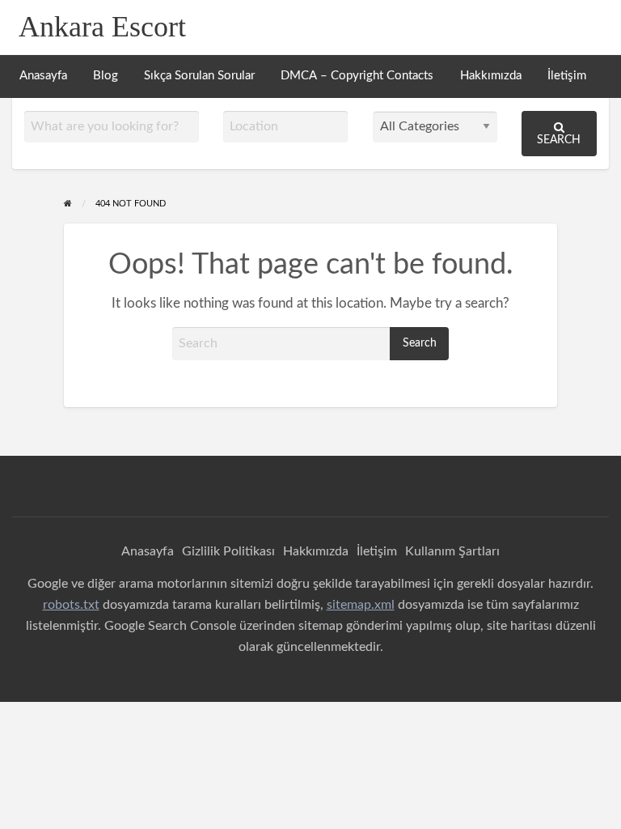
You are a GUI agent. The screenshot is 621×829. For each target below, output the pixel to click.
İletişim (566, 76)
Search (559, 140)
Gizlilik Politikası (228, 551)
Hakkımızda (491, 76)
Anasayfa (43, 76)
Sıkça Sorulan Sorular (199, 76)
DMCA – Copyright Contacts (357, 76)
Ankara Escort (102, 27)
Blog (105, 76)
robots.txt (71, 604)
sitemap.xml (361, 604)
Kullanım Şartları (452, 551)
